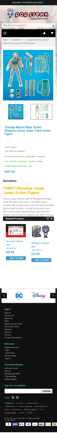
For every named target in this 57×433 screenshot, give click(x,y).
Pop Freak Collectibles (17, 418)
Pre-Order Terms (12, 327)
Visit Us (8, 313)
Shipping (8, 329)
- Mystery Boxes (32, 403)
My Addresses (10, 356)
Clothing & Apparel (30, 410)
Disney (21, 413)
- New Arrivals (16, 40)
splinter (40, 161)
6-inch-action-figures (16, 157)
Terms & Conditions (13, 338)
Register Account (12, 347)
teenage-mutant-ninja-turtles (16, 166)
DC (41, 410)
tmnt (30, 166)
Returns (8, 332)
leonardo (32, 161)
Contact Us (9, 316)
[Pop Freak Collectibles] (28, 14)
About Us (8, 318)
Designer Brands (10, 413)
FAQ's (7, 321)
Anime (7, 410)
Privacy (8, 335)
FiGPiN (30, 413)
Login (7, 350)
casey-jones (23, 161)
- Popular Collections (25, 406)
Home (5, 40)
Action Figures (40, 406)
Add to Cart (17, 258)
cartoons (13, 161)
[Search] (53, 25)
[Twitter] (17, 398)
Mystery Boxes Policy (13, 324)
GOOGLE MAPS (11, 379)
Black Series (16, 410)
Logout (7, 359)
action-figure (31, 157)
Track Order (10, 353)
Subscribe (46, 391)
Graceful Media (10, 420)
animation (41, 157)
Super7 (14, 147)
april (6, 161)
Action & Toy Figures (17, 151)
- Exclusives (19, 403)
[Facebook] (13, 398)
